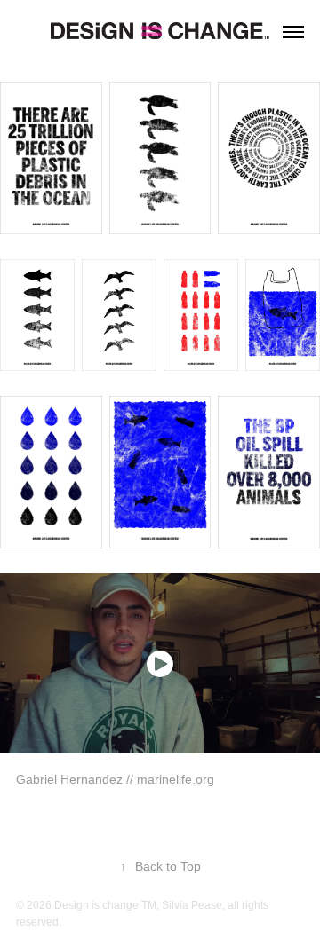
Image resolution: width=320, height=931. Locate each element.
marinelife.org (175, 779)
